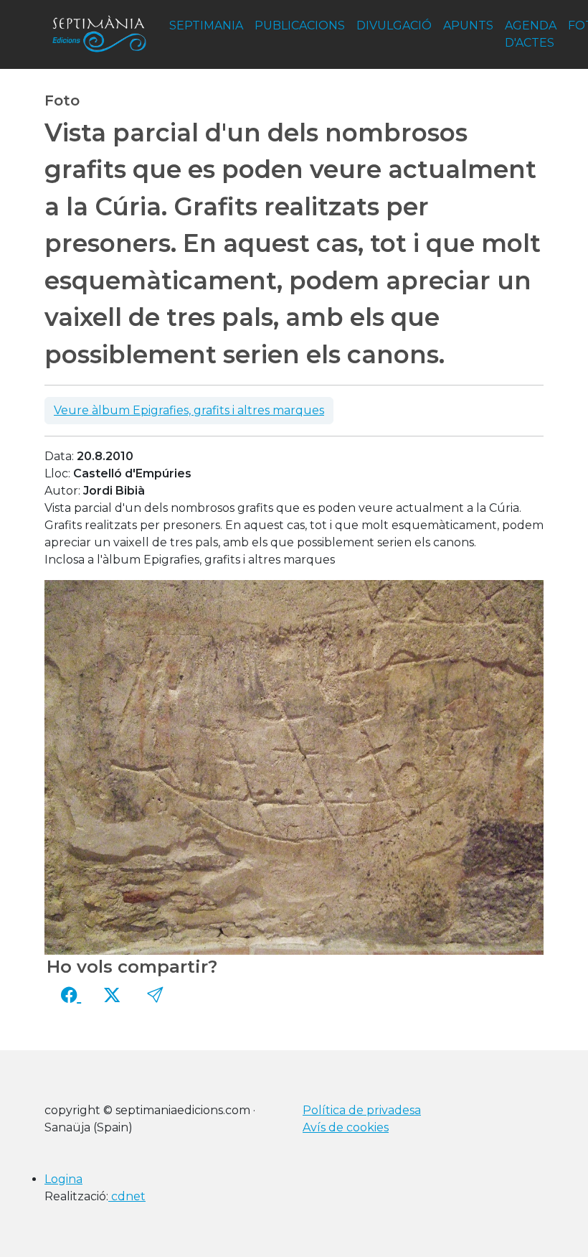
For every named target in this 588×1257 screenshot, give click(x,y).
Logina (63, 1179)
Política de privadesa (362, 1110)
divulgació (394, 25)
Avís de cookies (346, 1127)
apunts (468, 25)
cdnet (127, 1196)
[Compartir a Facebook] (71, 995)
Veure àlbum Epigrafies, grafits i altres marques (189, 410)
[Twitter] (112, 995)
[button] (155, 995)
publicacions (300, 25)
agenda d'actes (530, 34)
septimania (206, 25)
